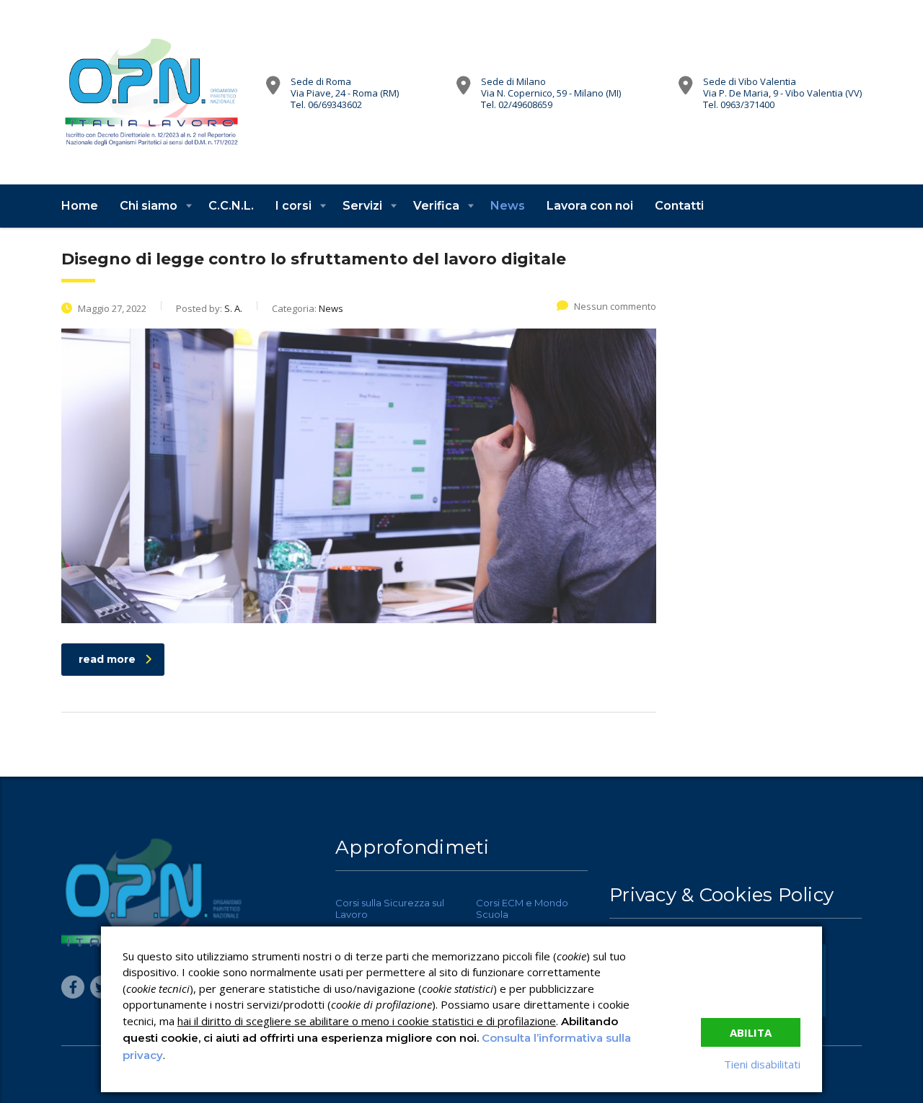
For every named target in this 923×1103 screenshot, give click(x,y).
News (507, 206)
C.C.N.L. (231, 206)
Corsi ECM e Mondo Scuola (522, 908)
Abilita (751, 1032)
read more (107, 659)
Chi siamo (148, 206)
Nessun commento (615, 306)
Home (79, 206)
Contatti (679, 206)
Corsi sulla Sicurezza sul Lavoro (389, 908)
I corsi (293, 206)
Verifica (436, 206)
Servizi (362, 206)
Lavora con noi (590, 206)
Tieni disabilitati (762, 1064)
